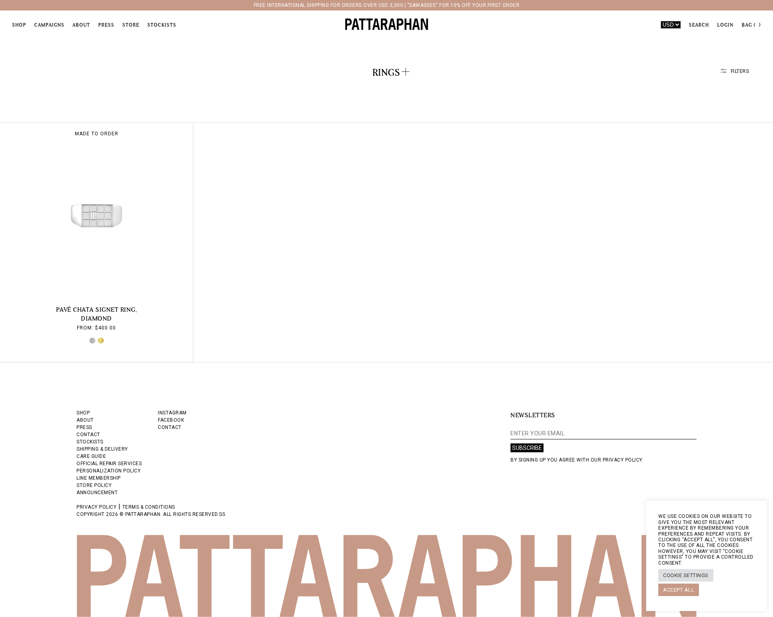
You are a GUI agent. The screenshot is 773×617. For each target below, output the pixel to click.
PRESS (84, 427)
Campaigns (49, 25)
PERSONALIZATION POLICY (108, 471)
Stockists (161, 25)
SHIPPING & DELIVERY (102, 449)
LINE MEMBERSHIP (98, 478)
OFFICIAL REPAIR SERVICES (109, 463)
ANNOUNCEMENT (97, 492)
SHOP (83, 413)
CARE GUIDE (91, 456)
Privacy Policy (96, 507)
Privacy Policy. (623, 460)
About (81, 25)
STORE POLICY (94, 485)
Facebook (171, 420)
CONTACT (88, 434)
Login (725, 25)
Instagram (172, 413)
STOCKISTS (89, 442)
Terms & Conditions (148, 507)
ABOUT (85, 420)
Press (106, 25)
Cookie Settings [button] (686, 575)
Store (130, 25)
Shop (19, 25)
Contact (170, 427)
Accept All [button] (678, 590)
